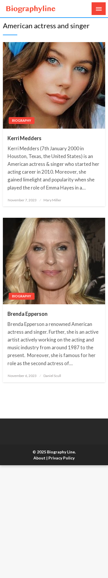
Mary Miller (52, 200)
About (39, 457)
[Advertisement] (54, 522)
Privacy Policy (61, 457)
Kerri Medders (24, 138)
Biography (21, 120)
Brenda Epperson (27, 314)
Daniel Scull (52, 376)
